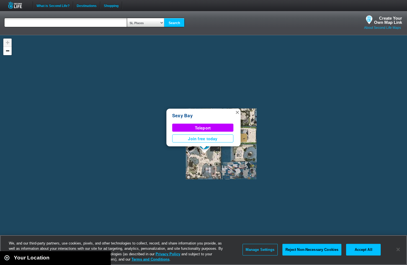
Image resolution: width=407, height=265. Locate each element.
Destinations (87, 5)
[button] (237, 112)
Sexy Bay (182, 115)
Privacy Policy (168, 254)
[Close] (398, 249)
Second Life (18, 5)
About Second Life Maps (382, 28)
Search (174, 23)
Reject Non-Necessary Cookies (312, 250)
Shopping (111, 5)
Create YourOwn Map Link (388, 20)
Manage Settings (260, 250)
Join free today (202, 138)
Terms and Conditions (150, 259)
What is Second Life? (53, 5)
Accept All (363, 250)
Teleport (203, 128)
